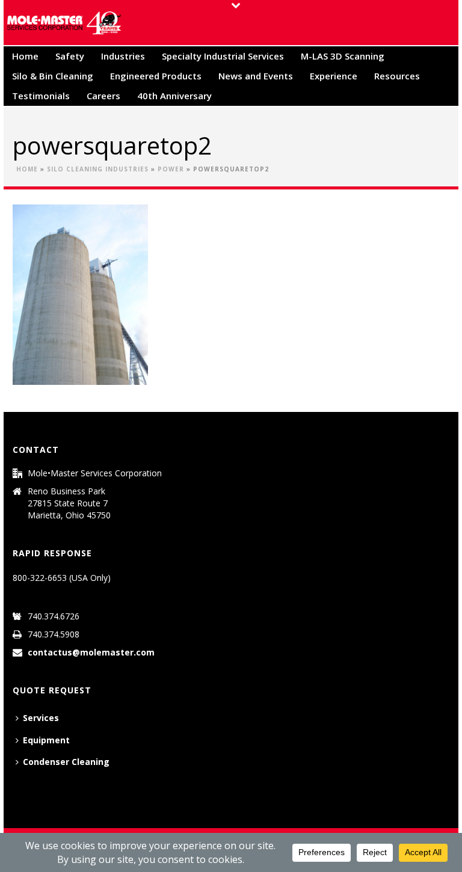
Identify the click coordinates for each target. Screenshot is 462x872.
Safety (69, 56)
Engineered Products (156, 76)
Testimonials (41, 96)
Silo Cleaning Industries (98, 169)
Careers (103, 96)
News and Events (255, 76)
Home (25, 56)
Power (171, 169)
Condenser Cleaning (66, 761)
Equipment (46, 740)
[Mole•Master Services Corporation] (64, 22)
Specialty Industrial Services (223, 56)
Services (41, 717)
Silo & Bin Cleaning (52, 76)
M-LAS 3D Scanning (342, 56)
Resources (397, 76)
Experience (333, 76)
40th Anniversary (174, 96)
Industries (123, 56)
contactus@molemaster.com (91, 652)
